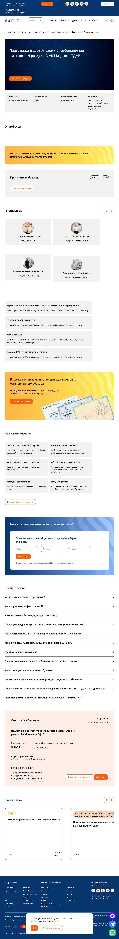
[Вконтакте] (82, 4)
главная (8, 32)
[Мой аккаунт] (112, 20)
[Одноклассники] (77, 4)
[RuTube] (67, 4)
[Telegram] (72, 4)
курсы (16, 32)
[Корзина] (106, 20)
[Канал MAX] (86, 4)
